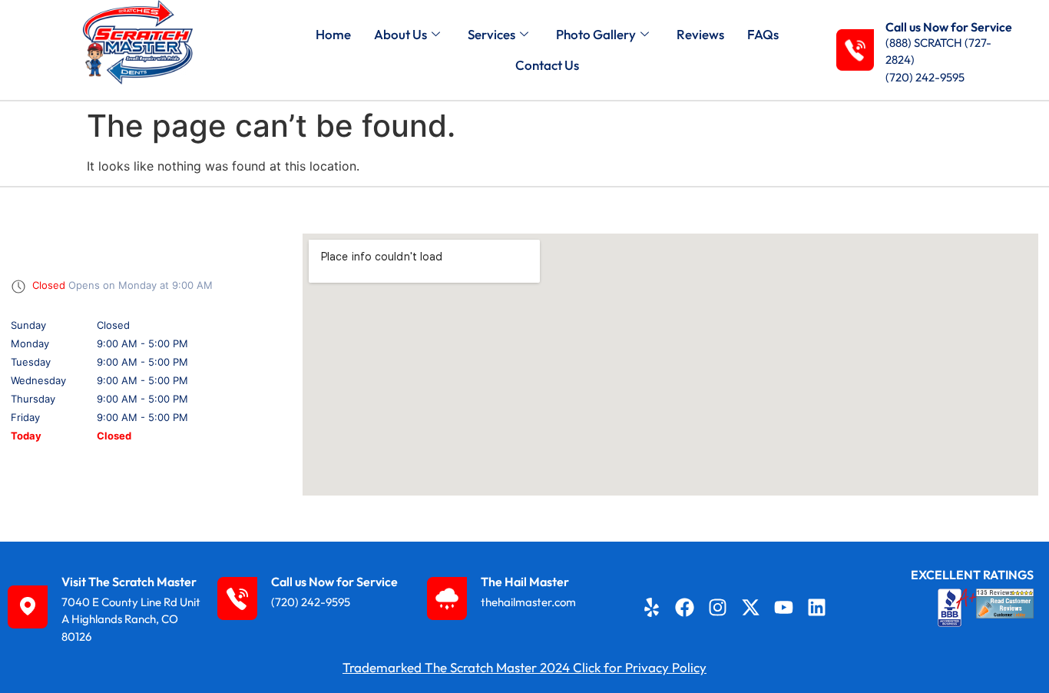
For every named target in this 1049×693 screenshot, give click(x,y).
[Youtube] (784, 607)
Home (333, 34)
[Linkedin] (817, 607)
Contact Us (547, 65)
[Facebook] (685, 607)
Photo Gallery (596, 34)
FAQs (763, 34)
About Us (400, 34)
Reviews (700, 34)
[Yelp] (652, 607)
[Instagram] (718, 607)
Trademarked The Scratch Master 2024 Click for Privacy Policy (524, 667)
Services (491, 34)
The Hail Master (525, 581)
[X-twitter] (751, 607)
